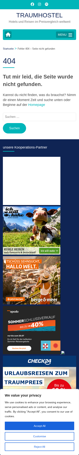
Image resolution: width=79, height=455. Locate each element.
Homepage (36, 105)
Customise (39, 436)
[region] (39, 422)
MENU (62, 34)
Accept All (39, 425)
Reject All (39, 446)
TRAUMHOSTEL (39, 15)
